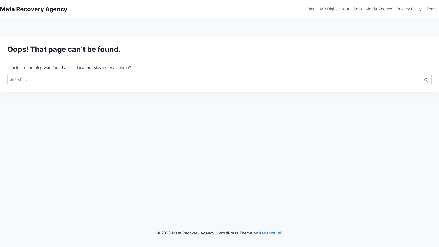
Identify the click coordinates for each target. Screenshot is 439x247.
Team (431, 9)
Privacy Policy (409, 9)
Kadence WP (271, 233)
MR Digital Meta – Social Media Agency (356, 9)
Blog (312, 9)
